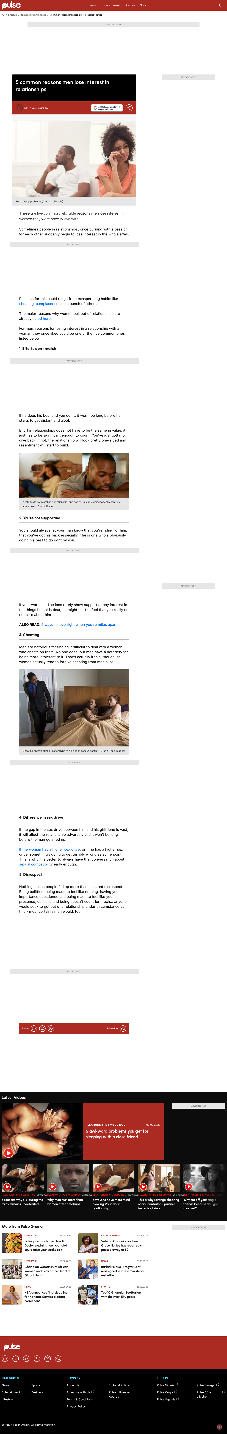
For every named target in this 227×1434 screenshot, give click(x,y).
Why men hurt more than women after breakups (65, 1202)
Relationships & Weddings (33, 14)
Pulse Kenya (165, 1392)
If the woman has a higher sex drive (49, 849)
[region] (113, 1190)
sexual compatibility (36, 864)
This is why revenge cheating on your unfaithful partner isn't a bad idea (158, 1204)
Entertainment (110, 5)
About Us (73, 1385)
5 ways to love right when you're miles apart (79, 624)
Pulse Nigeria (166, 1385)
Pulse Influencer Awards (119, 1394)
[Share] (129, 107)
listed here (42, 318)
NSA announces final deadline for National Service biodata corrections (45, 1297)
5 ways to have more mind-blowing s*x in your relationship (112, 1204)
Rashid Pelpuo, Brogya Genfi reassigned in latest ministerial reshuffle (122, 1271)
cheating (26, 304)
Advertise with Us (78, 1392)
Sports (144, 5)
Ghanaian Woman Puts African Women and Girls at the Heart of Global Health (47, 1271)
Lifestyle (130, 5)
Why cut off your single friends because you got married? (200, 1204)
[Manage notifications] (219, 1427)
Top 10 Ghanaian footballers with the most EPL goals (121, 1295)
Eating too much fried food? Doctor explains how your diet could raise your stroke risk (45, 1245)
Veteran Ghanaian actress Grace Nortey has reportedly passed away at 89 (121, 1245)
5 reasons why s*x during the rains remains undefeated (22, 1202)
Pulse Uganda (166, 1399)
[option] (23, 1191)
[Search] (221, 5)
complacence (47, 304)
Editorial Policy (119, 1385)
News (93, 5)
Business (37, 1392)
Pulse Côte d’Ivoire (204, 1394)
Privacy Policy (76, 1406)
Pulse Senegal (206, 1385)
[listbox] (113, 1190)
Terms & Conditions (80, 1399)
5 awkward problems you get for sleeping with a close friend (117, 1134)
